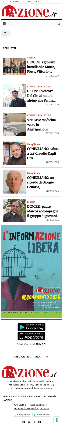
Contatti (27, 1)
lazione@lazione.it (43, 388)
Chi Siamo (20, 404)
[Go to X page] (28, 422)
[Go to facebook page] (23, 422)
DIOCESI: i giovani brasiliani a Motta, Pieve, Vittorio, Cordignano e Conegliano (41, 67)
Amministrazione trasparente (31, 408)
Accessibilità (37, 404)
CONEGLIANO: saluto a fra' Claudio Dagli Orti (43, 153)
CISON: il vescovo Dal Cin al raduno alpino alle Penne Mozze (40, 96)
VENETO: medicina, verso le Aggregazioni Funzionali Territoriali (42, 125)
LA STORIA (13, 1)
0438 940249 (21, 388)
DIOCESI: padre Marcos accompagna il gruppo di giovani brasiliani (42, 211)
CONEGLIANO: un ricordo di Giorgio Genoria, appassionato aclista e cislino (42, 182)
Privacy (39, 1)
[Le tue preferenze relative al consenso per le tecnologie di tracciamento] (57, 420)
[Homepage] (4, 33)
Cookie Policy (42, 414)
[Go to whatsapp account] (39, 422)
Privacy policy (23, 414)
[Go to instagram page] (34, 422)
